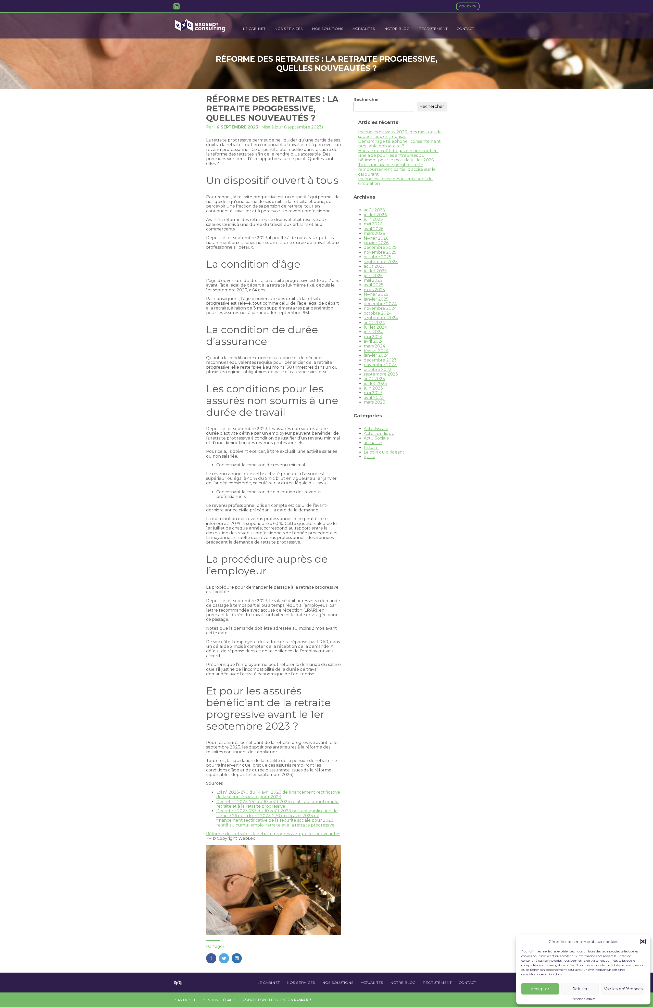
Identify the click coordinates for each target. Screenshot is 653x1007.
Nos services (288, 28)
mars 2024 (374, 346)
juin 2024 (373, 331)
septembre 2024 (381, 317)
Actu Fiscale (376, 428)
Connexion (467, 6)
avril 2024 (374, 341)
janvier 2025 (376, 299)
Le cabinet (254, 28)
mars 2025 (374, 289)
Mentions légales (583, 999)
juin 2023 (373, 388)
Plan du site (184, 1000)
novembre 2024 (380, 308)
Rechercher (366, 99)
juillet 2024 (375, 327)
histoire (371, 447)
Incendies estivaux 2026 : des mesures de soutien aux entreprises (400, 134)
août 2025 (374, 266)
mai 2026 (373, 224)
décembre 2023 (380, 360)
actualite (373, 442)
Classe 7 (302, 1000)
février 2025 (376, 294)
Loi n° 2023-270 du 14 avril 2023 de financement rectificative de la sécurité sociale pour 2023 (278, 794)
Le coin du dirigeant (384, 452)
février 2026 (376, 238)
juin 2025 (373, 275)
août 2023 (374, 378)
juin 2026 (373, 219)
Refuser (579, 988)
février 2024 (376, 350)
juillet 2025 (375, 270)
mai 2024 (373, 336)
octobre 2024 (378, 313)
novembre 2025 (380, 252)
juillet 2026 (375, 214)
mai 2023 (373, 392)
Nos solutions (327, 28)
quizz (369, 456)
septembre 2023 (381, 374)
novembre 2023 (380, 364)
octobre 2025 (377, 256)
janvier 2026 (376, 242)
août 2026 (374, 210)
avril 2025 (373, 284)
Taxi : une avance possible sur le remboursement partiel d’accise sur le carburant (397, 169)
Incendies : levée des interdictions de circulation (395, 181)
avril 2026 (373, 228)
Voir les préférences (623, 988)
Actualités (364, 28)
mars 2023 (374, 402)
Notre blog (396, 28)
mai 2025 (373, 280)
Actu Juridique (379, 433)
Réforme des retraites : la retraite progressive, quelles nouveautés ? (273, 836)
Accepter (540, 988)
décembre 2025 (380, 247)
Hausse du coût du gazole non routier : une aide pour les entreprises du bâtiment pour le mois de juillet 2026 (398, 155)
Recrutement (433, 28)
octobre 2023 (378, 369)
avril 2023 (374, 397)
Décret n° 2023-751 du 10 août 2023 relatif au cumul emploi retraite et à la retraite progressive (277, 804)
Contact (465, 28)
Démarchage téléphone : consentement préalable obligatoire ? (399, 143)
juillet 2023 (375, 383)
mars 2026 (374, 233)
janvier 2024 (376, 355)
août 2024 (374, 322)
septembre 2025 (381, 261)
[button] (642, 941)
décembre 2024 (380, 303)
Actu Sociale (376, 438)
